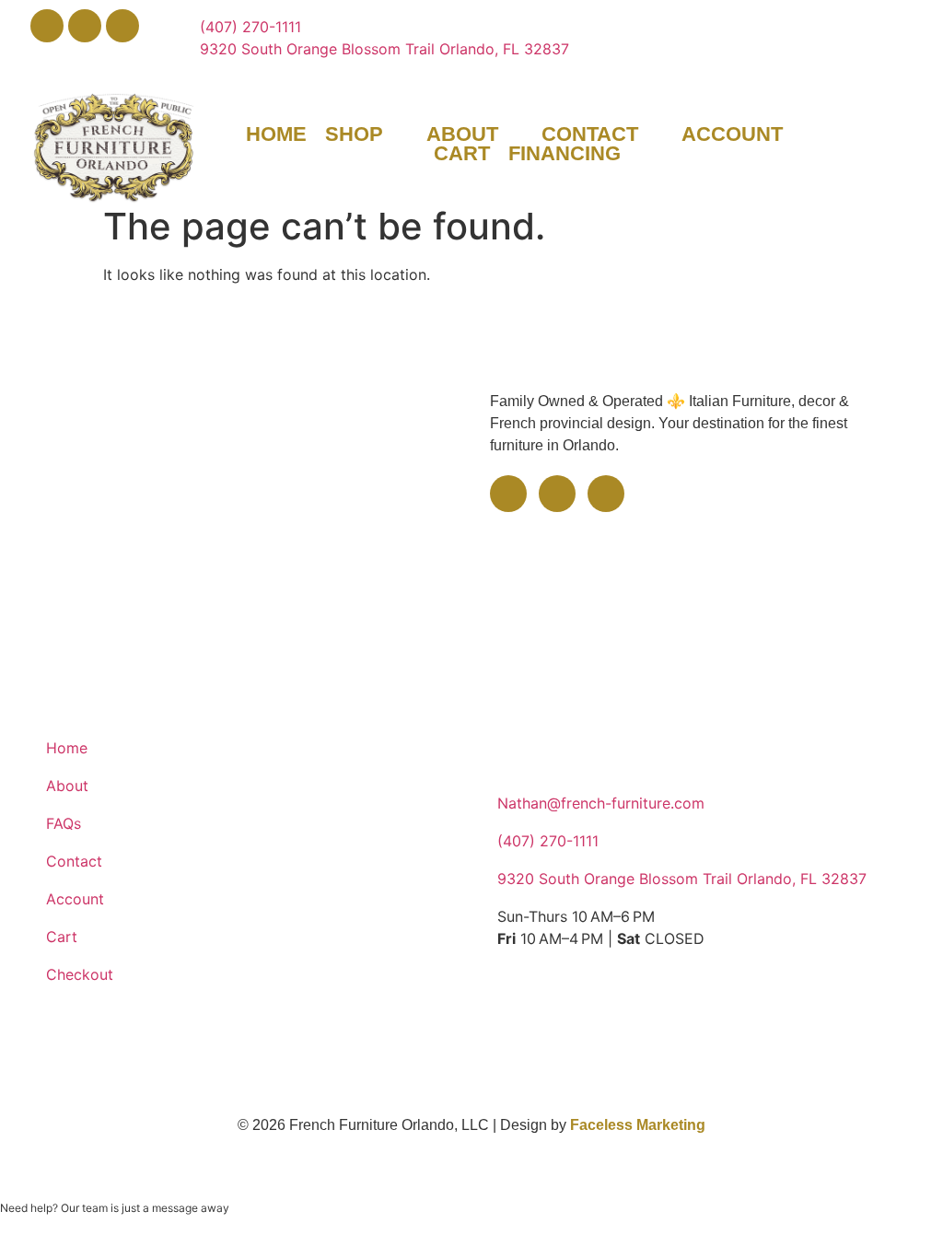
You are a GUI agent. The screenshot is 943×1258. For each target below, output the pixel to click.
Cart (462, 154)
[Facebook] (47, 25)
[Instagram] (122, 25)
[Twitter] (84, 25)
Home (276, 134)
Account (732, 134)
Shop (354, 134)
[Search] (912, 132)
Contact (589, 134)
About (462, 134)
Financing (564, 154)
